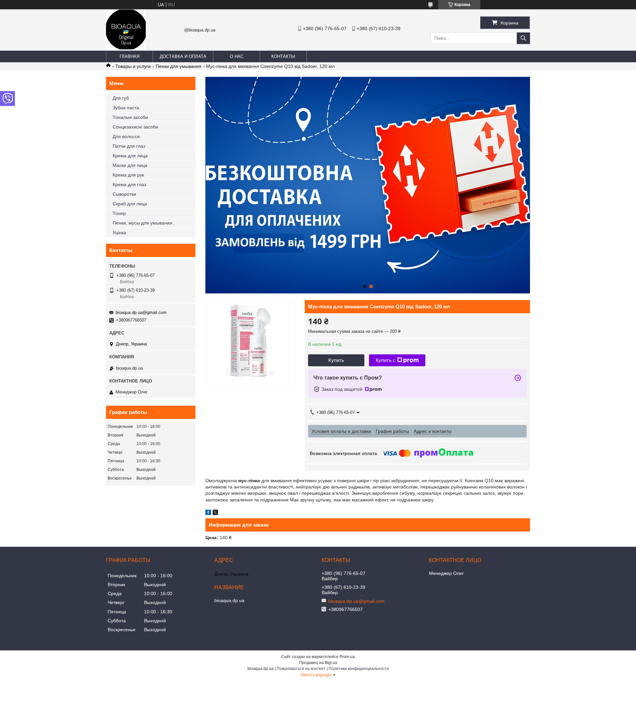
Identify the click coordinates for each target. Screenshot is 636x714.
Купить (336, 360)
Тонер (119, 213)
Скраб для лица (130, 203)
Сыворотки (124, 194)
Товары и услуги (133, 66)
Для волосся (126, 136)
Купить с (386, 360)
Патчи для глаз (129, 146)
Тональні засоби (130, 117)
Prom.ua (347, 656)
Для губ (121, 98)
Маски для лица (130, 165)
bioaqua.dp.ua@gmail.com (141, 312)
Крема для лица (130, 155)
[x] (215, 513)
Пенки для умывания (178, 66)
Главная (129, 56)
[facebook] (208, 513)
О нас (236, 56)
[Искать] (523, 38)
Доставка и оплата (183, 56)
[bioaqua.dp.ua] (126, 47)
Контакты (283, 56)
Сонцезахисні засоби (135, 126)
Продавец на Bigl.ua (318, 662)
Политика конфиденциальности (359, 668)
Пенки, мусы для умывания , (144, 223)
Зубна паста (126, 107)
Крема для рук (128, 175)
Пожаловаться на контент (301, 668)
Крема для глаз (129, 184)
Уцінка (119, 232)
